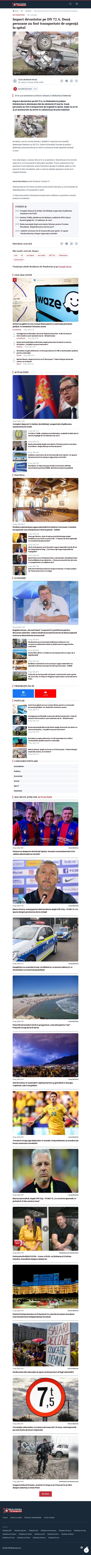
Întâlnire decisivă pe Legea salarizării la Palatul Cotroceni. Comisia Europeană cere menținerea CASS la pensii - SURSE (44, 528)
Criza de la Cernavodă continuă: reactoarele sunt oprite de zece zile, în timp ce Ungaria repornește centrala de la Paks (52, 676)
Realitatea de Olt (40, 1534)
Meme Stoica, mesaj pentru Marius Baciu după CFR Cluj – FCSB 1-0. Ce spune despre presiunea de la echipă (45, 910)
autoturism (18, 260)
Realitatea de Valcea (23, 1538)
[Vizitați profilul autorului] (15, 81)
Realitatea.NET (7, 1530)
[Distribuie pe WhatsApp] (71, 81)
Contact (5, 1517)
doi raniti (41, 255)
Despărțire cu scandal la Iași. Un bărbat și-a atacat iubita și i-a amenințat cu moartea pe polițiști (42, 968)
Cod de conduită (49, 1517)
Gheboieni (63, 255)
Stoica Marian (73, 1311)
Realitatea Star (33, 1530)
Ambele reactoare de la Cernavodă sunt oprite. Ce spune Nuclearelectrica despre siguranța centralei (44, 232)
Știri (22, 11)
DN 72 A (52, 255)
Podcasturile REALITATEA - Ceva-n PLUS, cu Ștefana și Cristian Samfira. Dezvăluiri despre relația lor (42, 1257)
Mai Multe (45, 1494)
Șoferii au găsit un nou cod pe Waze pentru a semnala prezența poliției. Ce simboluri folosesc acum (42, 325)
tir (22, 255)
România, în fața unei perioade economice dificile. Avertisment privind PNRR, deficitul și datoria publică (50, 467)
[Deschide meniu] (76, 4)
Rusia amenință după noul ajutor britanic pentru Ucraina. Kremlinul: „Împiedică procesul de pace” (44, 225)
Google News (65, 266)
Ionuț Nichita (73, 848)
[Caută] (70, 4)
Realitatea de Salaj (80, 1530)
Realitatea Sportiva (20, 1530)
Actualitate (28, 11)
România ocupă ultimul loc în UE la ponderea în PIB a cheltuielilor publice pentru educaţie (50, 739)
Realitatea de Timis (9, 1538)
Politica (19, 347)
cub (15, 255)
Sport (19, 364)
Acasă (16, 11)
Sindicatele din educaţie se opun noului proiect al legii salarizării (43, 1372)
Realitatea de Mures (67, 1534)
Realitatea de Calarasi (9, 1534)
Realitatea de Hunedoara (48, 1530)
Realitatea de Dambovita (68, 1253)
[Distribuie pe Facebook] (67, 81)
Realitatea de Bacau (65, 1530)
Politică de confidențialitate (32, 1517)
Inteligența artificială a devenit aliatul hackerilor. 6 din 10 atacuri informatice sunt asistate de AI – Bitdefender (44, 335)
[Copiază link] (62, 81)
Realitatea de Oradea (25, 1534)
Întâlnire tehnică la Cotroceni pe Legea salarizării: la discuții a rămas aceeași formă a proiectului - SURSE (50, 665)
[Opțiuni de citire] (86, 1550)
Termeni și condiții (16, 1517)
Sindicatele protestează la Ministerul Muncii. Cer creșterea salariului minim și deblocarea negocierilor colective (51, 644)
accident (30, 255)
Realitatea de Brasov (39, 1538)
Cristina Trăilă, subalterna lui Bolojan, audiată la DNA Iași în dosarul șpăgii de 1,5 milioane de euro (45, 218)
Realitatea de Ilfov (53, 1534)
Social (19, 355)
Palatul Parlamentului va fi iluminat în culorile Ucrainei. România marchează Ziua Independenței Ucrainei (43, 1315)
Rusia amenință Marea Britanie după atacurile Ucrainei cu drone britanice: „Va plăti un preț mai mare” (44, 343)
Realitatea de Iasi (53, 1538)
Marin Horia (31, 79)
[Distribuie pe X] (76, 81)
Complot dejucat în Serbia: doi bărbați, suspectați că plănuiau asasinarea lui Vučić (46, 212)
